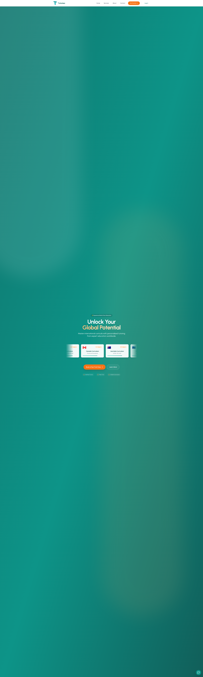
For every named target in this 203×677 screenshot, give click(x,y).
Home (98, 3)
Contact (122, 3)
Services (106, 3)
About (114, 3)
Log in (146, 3)
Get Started (133, 3)
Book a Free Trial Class (93, 367)
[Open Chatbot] (198, 672)
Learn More (113, 367)
